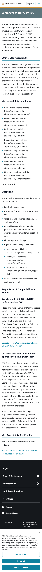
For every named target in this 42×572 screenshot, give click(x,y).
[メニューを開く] (38, 3)
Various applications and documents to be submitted (30, 524)
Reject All (20, 561)
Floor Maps (8, 498)
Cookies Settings (21, 554)
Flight (5, 468)
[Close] (39, 532)
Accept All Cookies (21, 568)
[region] (21, 550)
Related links (9, 523)
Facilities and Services (13, 491)
